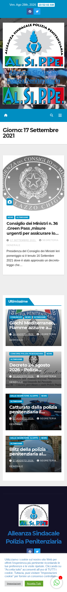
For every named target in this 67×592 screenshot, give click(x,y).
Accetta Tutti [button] (34, 583)
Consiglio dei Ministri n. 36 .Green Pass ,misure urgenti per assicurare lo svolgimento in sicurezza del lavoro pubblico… (32, 233)
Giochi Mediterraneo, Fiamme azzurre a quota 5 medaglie (32, 327)
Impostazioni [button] (14, 583)
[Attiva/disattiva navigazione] (60, 115)
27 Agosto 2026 (23, 418)
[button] (51, 115)
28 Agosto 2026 (23, 334)
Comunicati (16, 317)
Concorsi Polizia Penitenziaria (26, 354)
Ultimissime (22, 217)
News (10, 217)
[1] (57, 582)
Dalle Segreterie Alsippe (24, 396)
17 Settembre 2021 (23, 240)
